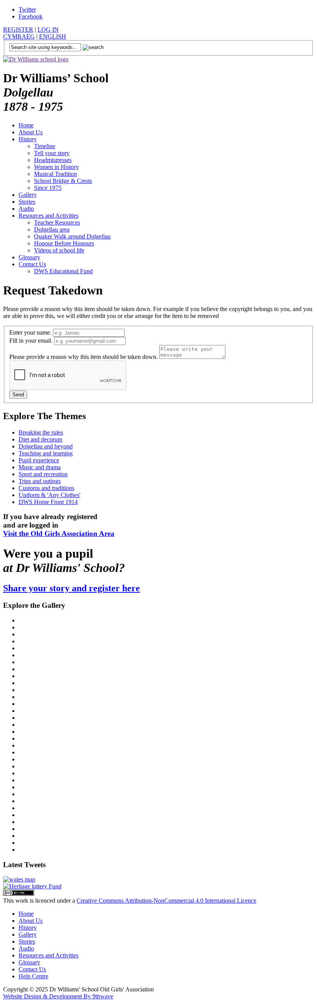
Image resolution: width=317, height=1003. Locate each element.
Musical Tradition (55, 174)
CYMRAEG (19, 36)
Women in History (56, 167)
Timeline (44, 146)
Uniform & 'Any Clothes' (49, 495)
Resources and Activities (48, 215)
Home (26, 125)
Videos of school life (59, 250)
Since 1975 (47, 187)
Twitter (27, 9)
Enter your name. (31, 332)
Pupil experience (39, 460)
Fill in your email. (31, 340)
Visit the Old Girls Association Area (58, 533)
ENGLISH (52, 36)
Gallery (28, 194)
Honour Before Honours (64, 243)
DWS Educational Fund (63, 271)
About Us (31, 132)
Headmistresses (53, 160)
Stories (27, 201)
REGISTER (18, 29)
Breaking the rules (41, 432)
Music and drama (40, 467)
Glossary (29, 257)
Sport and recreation (43, 474)
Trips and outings (40, 481)
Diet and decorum (40, 439)
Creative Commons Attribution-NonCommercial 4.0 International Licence (166, 900)
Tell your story (52, 153)
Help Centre (33, 976)
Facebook (31, 16)
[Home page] (35, 59)
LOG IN (48, 29)
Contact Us (32, 264)
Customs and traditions (46, 488)
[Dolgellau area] (19, 879)
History (28, 139)
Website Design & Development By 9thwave (58, 996)
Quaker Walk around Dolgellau (72, 236)
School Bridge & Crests (63, 181)
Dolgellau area (52, 229)
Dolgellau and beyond (46, 446)
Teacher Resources (57, 222)
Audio (26, 208)
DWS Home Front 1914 (48, 502)
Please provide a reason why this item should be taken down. (84, 357)
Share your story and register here (71, 588)
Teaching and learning (46, 453)
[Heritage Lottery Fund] (32, 886)
